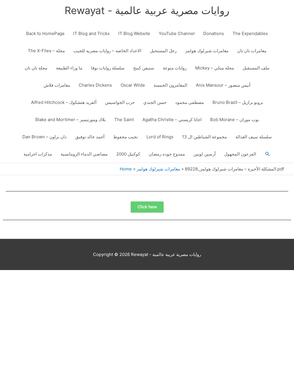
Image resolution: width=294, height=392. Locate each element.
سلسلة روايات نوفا (108, 68)
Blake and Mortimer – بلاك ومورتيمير (70, 119)
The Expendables (250, 33)
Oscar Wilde (133, 85)
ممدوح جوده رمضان (167, 154)
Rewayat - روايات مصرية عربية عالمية (147, 10)
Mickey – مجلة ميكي (214, 68)
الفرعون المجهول (240, 154)
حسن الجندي (155, 102)
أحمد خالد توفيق (90, 136)
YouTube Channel (177, 33)
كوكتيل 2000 (128, 154)
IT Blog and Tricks (91, 33)
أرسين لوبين (205, 154)
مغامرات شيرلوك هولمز (207, 50)
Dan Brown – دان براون (44, 136)
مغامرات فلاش (57, 85)
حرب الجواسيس (120, 102)
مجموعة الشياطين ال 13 (204, 136)
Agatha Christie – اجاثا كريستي (172, 119)
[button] (267, 154)
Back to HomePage (45, 33)
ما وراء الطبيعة (69, 68)
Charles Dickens (95, 85)
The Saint (124, 119)
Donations (213, 33)
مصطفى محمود (189, 102)
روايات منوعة (175, 68)
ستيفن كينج (143, 68)
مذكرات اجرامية (38, 154)
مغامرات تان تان (251, 50)
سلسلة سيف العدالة (253, 136)
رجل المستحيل (163, 50)
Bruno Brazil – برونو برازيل (237, 102)
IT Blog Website (134, 33)
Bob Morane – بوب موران (234, 119)
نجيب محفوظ (125, 136)
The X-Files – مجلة (46, 50)
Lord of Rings (159, 136)
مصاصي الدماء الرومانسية (84, 154)
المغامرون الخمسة (170, 85)
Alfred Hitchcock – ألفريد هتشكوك (63, 102)
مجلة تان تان (36, 68)
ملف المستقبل (256, 68)
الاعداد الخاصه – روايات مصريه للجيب (107, 50)
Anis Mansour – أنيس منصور (223, 85)
